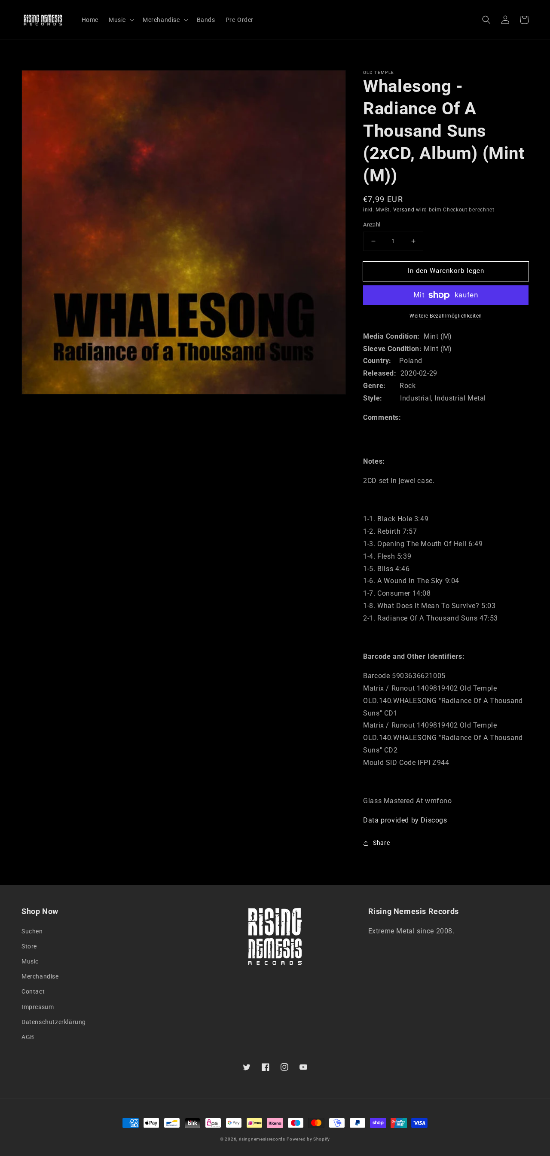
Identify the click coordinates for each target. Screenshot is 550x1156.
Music (30, 961)
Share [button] (381, 842)
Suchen (32, 931)
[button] (486, 19)
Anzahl (371, 224)
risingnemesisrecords (262, 1139)
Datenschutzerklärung (53, 1021)
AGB (27, 1037)
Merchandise (40, 976)
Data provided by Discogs (405, 820)
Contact (33, 991)
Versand (404, 210)
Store (29, 946)
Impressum (37, 1006)
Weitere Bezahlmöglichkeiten (445, 316)
